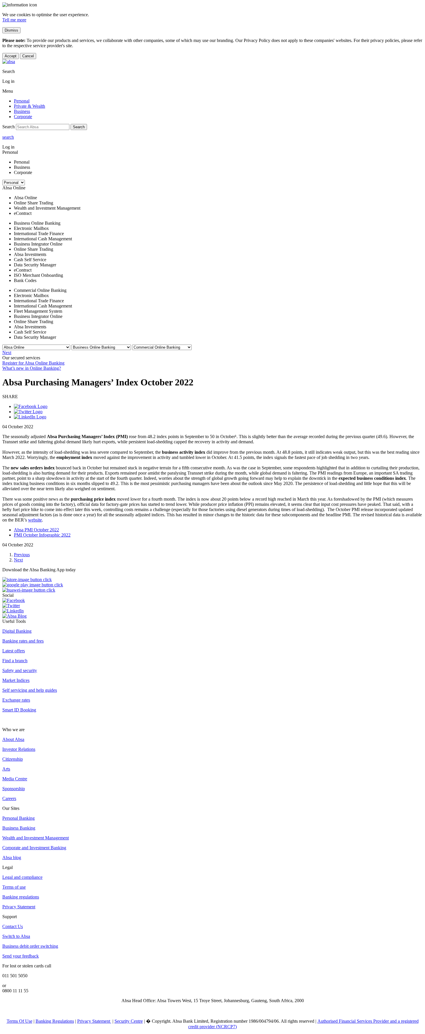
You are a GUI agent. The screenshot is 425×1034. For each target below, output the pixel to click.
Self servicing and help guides (29, 690)
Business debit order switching (30, 946)
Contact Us (12, 926)
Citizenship (12, 759)
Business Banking (18, 828)
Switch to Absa (16, 936)
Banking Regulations (55, 1021)
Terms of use (14, 887)
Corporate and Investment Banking (34, 847)
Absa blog (11, 857)
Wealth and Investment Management (35, 837)
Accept (10, 56)
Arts (6, 768)
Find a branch (14, 660)
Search (79, 127)
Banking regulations (20, 896)
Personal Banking (18, 818)
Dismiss (11, 30)
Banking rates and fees (23, 640)
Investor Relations (18, 749)
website (35, 519)
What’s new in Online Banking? (31, 368)
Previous (22, 554)
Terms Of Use (19, 1021)
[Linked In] (30, 416)
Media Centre (14, 778)
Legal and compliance (22, 877)
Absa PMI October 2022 (36, 529)
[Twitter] (28, 411)
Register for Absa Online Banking (33, 362)
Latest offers (13, 650)
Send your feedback (20, 956)
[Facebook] (30, 406)
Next (6, 352)
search (8, 137)
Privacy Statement (18, 906)
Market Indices (15, 680)
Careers (9, 798)
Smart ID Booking (19, 709)
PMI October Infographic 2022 (42, 534)
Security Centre (128, 1021)
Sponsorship (13, 788)
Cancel (28, 56)
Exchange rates (16, 700)
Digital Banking (17, 631)
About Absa (13, 739)
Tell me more (14, 19)
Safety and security (19, 670)
